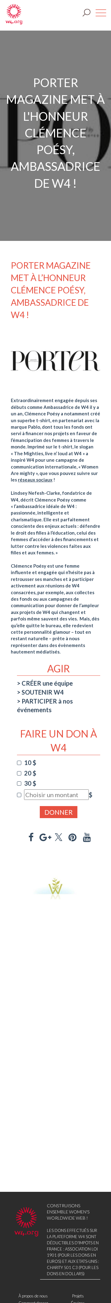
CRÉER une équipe (47, 683)
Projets (78, 1295)
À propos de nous (33, 1295)
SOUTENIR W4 (43, 692)
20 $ (30, 773)
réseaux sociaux (35, 479)
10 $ (30, 762)
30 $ (30, 783)
